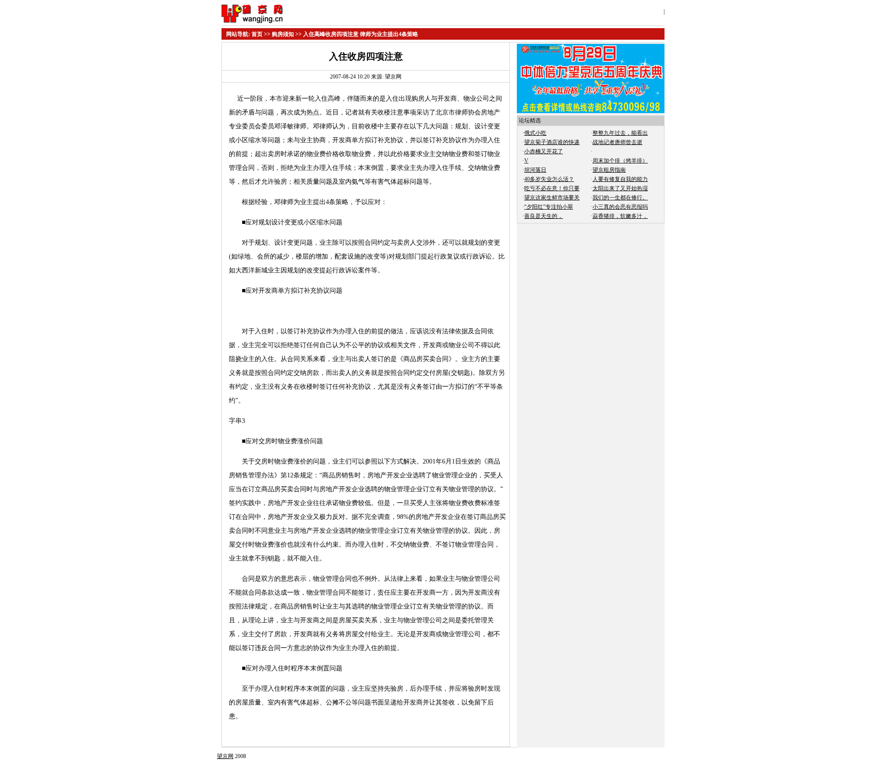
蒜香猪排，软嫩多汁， (620, 216)
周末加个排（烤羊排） (620, 160)
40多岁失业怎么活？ (549, 179)
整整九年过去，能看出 (620, 133)
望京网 (225, 756)
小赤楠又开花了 (543, 151)
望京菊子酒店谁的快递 (552, 142)
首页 (257, 34)
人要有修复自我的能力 (620, 179)
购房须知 (283, 34)
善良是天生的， (543, 216)
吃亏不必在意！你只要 (552, 188)
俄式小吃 (535, 133)
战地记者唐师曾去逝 (617, 142)
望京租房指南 (609, 170)
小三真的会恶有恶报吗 (620, 207)
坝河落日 (535, 170)
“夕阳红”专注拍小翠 (548, 207)
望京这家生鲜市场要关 (552, 197)
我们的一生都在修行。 (620, 197)
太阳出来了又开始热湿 (620, 188)
